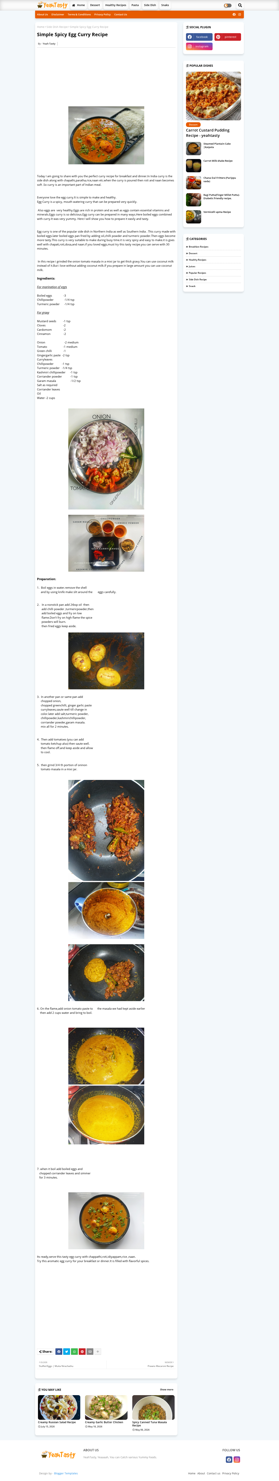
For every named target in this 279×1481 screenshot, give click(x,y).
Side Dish (150, 5)
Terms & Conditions (79, 14)
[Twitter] (66, 1351)
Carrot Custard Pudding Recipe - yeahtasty (207, 133)
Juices (192, 266)
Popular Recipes (197, 272)
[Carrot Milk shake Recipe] (193, 165)
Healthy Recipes (115, 5)
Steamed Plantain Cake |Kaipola (217, 145)
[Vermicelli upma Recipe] (193, 216)
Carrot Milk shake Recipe (217, 160)
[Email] (90, 1351)
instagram (201, 46)
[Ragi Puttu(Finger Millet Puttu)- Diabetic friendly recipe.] (193, 199)
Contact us (213, 1473)
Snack (192, 286)
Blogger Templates (66, 1473)
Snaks (165, 5)
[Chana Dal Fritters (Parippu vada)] (193, 182)
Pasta (135, 5)
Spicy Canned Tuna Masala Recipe (149, 1424)
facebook (202, 37)
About (201, 1473)
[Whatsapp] (74, 1351)
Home (80, 5)
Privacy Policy (102, 14)
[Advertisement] (108, 76)
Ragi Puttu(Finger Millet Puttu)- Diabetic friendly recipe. (221, 196)
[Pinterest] (82, 1351)
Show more (166, 1389)
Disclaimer (57, 14)
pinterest (230, 37)
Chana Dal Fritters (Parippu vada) (219, 179)
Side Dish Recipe (57, 27)
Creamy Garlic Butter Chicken (104, 1422)
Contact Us (120, 14)
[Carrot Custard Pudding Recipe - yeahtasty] (213, 96)
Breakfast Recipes (198, 246)
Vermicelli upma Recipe (217, 212)
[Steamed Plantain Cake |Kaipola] (193, 148)
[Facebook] (58, 1351)
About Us (42, 14)
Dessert (95, 5)
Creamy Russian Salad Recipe (57, 1422)
